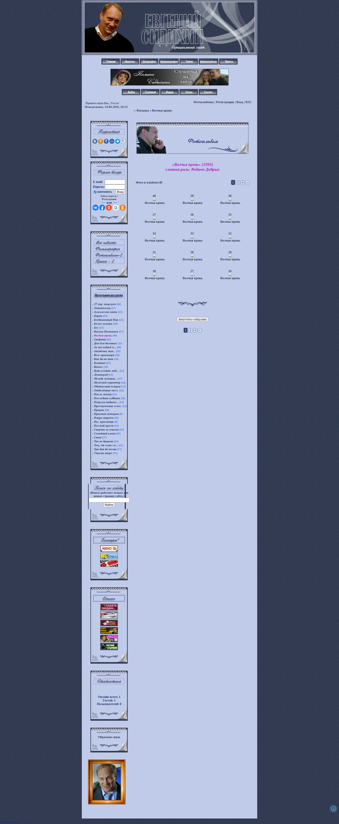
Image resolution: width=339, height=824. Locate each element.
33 (192, 233)
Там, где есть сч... (106, 445)
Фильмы (142, 110)
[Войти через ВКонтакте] (95, 208)
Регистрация (225, 102)
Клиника (99, 362)
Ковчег (98, 366)
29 (229, 252)
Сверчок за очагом (106, 429)
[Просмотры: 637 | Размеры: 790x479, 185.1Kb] (230, 256)
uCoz (55, 822)
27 (192, 271)
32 (229, 233)
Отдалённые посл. (106, 390)
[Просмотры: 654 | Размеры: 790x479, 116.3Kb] (192, 218)
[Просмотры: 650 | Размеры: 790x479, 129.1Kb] (192, 237)
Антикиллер (102, 308)
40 (154, 195)
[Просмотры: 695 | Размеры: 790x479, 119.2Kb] (192, 200)
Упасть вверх (103, 453)
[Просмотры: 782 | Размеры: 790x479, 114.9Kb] (154, 200)
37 (154, 214)
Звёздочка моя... (104, 351)
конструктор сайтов (32, 822)
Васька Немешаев (106, 331)
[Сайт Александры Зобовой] (109, 625)
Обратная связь (109, 737)
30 (192, 252)
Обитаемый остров (107, 386)
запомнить (104, 191)
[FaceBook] (106, 142)
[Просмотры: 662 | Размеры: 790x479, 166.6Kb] (154, 256)
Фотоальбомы (203, 102)
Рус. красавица (104, 421)
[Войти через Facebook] (102, 208)
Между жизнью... (105, 378)
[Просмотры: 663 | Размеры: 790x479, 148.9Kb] (154, 237)
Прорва (99, 410)
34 (154, 233)
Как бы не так (103, 359)
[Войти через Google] (116, 207)
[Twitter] (117, 142)
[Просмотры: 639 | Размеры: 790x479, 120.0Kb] (192, 275)
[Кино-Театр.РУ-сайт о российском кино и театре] (109, 550)
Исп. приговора (104, 355)
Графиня (100, 339)
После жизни (103, 394)
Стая (97, 437)
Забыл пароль (108, 195)
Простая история (106, 413)
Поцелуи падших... (106, 402)
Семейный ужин (104, 433)
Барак (98, 315)
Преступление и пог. (108, 406)
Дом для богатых (105, 343)
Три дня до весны (105, 449)
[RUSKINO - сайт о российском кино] (109, 565)
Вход (239, 102)
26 (229, 271)
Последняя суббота (107, 398)
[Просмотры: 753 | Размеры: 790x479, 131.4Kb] (192, 256)
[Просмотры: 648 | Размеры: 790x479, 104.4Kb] (230, 218)
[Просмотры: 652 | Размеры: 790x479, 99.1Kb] (154, 275)
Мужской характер (107, 382)
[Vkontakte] (94, 142)
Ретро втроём (103, 417)
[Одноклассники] (100, 142)
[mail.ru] (111, 142)
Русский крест (104, 425)
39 (192, 195)
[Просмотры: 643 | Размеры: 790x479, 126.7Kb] (154, 218)
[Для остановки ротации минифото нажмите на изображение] (107, 798)
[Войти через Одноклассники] (123, 208)
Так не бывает (103, 441)
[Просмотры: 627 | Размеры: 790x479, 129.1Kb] (230, 200)
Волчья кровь (103, 335)
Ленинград (101, 374)
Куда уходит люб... (106, 370)
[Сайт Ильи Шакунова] (109, 633)
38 (229, 195)
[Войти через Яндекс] (109, 208)
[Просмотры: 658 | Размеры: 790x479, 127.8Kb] (230, 275)
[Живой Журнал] (123, 142)
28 (154, 271)
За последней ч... (105, 347)
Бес (96, 327)
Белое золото (103, 323)
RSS (248, 102)
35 (229, 214)
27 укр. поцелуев (105, 304)
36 (192, 214)
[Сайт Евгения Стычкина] (109, 649)
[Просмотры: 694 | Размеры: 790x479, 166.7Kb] (230, 237)
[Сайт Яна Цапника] (109, 640)
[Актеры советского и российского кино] (109, 558)
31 (154, 252)
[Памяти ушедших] (109, 609)
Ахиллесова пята (105, 311)
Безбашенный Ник (106, 319)
